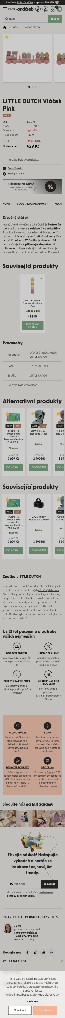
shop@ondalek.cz (25, 932)
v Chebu (49, 772)
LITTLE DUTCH (38, 375)
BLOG (47, 733)
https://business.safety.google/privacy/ (36, 994)
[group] (13, 442)
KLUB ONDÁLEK (17, 733)
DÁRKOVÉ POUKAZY (17, 767)
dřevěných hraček (48, 590)
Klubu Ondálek (25, 2)
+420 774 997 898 (26, 936)
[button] (13, 462)
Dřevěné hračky (39, 352)
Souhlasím (45, 1010)
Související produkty (32, 203)
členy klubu (13, 658)
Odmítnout (20, 1010)
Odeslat (49, 884)
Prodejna (47, 767)
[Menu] (9, 9)
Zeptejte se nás (16, 174)
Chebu (48, 699)
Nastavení (32, 1001)
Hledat (55, 19)
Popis (6, 203)
